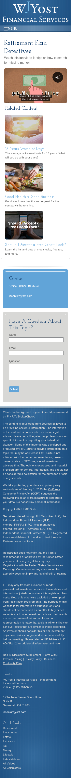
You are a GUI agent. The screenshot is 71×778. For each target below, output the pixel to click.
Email (12, 347)
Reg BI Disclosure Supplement (22, 654)
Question (14, 361)
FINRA (18, 524)
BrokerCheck (26, 416)
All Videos (9, 763)
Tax (5, 745)
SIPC (28, 524)
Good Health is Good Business (29, 197)
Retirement (10, 728)
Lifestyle (8, 754)
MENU (12, 28)
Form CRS (50, 654)
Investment (10, 732)
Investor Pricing (12, 659)
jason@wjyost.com (20, 295)
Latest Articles (11, 759)
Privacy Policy (33, 659)
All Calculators (12, 767)
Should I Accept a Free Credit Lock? (35, 245)
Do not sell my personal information (38, 501)
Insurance (9, 741)
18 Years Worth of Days (24, 149)
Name (13, 334)
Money (7, 750)
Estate (7, 736)
